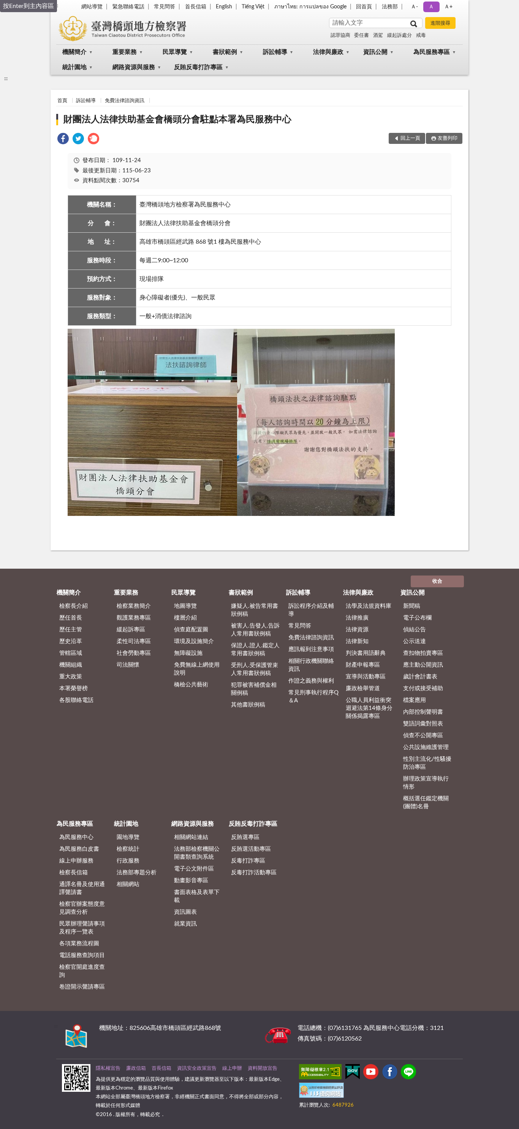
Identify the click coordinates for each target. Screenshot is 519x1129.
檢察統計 (128, 849)
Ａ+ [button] (448, 6)
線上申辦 (232, 1068)
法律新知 (357, 641)
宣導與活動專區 (366, 677)
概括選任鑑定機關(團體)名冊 (426, 802)
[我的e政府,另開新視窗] (352, 1073)
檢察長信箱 (73, 872)
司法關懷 (128, 665)
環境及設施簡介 (194, 641)
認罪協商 (340, 35)
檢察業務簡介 (134, 606)
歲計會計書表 (420, 677)
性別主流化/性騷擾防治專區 (427, 763)
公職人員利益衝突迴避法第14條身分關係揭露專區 (369, 708)
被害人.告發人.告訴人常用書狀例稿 (255, 630)
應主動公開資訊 (423, 665)
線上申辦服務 (76, 861)
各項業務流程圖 (79, 943)
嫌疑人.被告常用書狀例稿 (254, 610)
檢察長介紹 (73, 606)
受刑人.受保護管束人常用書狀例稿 (254, 669)
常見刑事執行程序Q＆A (313, 696)
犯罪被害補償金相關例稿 (254, 689)
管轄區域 (70, 653)
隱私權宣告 (108, 1068)
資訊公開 (375, 52)
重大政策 (70, 677)
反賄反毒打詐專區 (198, 67)
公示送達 (414, 641)
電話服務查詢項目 (82, 955)
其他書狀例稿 (248, 705)
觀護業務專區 (134, 618)
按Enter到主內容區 (28, 6)
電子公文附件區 (194, 869)
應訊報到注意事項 (311, 649)
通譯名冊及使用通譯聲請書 (82, 888)
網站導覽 (92, 6)
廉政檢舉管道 (363, 688)
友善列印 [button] (447, 138)
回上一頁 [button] (410, 138)
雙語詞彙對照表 (423, 724)
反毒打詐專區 (248, 861)
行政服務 (128, 861)
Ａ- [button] (414, 6)
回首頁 (364, 6)
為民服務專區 (431, 52)
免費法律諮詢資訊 (124, 100)
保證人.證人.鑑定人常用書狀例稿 (255, 649)
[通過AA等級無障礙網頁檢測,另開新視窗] (320, 1073)
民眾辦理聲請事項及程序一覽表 (82, 928)
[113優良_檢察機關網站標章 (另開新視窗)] (321, 1092)
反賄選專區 (245, 837)
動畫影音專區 (191, 880)
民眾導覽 (175, 52)
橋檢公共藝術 (191, 684)
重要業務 (124, 52)
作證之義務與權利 (311, 681)
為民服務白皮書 (79, 849)
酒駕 (378, 35)
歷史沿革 (70, 641)
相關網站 (128, 884)
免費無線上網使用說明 (197, 669)
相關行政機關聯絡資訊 (311, 665)
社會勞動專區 (134, 653)
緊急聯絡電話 (128, 6)
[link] (63, 140)
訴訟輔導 (275, 52)
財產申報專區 (363, 665)
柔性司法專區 (134, 641)
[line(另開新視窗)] (408, 1073)
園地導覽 (128, 837)
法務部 (390, 6)
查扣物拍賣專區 (423, 653)
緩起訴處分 (399, 35)
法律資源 (357, 629)
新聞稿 (411, 606)
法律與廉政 (328, 52)
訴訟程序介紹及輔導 (311, 610)
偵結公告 (414, 629)
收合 (437, 581)
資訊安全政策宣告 (197, 1068)
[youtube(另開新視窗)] (370, 1073)
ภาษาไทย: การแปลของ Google (310, 6)
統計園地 (74, 67)
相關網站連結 (191, 837)
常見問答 (164, 6)
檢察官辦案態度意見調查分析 (82, 908)
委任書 (361, 35)
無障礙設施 (188, 653)
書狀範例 (225, 52)
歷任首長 (70, 618)
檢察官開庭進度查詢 (82, 971)
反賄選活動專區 (251, 849)
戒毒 (421, 35)
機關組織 (70, 665)
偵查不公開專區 (423, 735)
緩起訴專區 (131, 629)
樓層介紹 (185, 618)
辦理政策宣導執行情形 (426, 783)
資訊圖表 (185, 912)
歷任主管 (70, 629)
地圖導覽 (185, 606)
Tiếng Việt (253, 6)
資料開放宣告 (262, 1068)
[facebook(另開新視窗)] (389, 1073)
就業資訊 (185, 924)
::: (6, 78)
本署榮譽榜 (73, 688)
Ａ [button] (431, 6)
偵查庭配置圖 (191, 629)
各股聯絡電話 (76, 700)
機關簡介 (74, 52)
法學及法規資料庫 (368, 606)
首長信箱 (195, 6)
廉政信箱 (136, 1068)
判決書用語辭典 (366, 653)
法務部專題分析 (137, 872)
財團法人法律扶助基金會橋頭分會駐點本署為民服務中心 (177, 119)
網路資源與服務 (133, 67)
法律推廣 (357, 618)
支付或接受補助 (423, 688)
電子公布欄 (417, 618)
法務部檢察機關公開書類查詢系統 (197, 853)
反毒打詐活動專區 (254, 872)
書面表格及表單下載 (197, 896)
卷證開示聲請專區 (82, 987)
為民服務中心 (76, 837)
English (224, 6)
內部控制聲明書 (423, 712)
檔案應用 (414, 700)
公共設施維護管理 (426, 747)
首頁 (62, 100)
